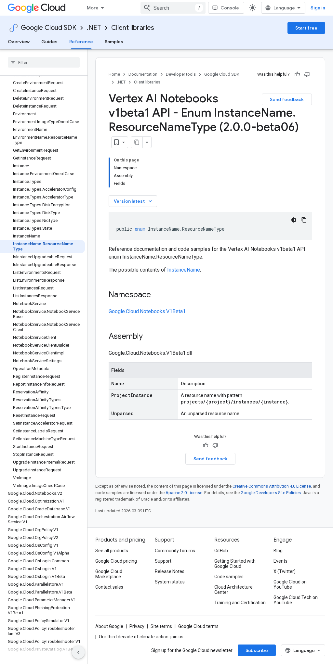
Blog (278, 550)
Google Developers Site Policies (271, 492)
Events (280, 561)
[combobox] (173, 8)
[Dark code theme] (293, 220)
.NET (94, 28)
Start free (306, 28)
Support (163, 561)
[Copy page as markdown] (137, 142)
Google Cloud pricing (116, 561)
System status (170, 581)
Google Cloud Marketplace (108, 574)
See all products (111, 550)
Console (229, 8)
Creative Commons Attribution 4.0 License (272, 486)
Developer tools (181, 74)
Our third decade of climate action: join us (141, 636)
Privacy (136, 626)
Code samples (229, 576)
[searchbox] (44, 62)
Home (114, 74)
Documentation (142, 74)
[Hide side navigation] (78, 652)
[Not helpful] (307, 74)
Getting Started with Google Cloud (235, 563)
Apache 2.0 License (184, 492)
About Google (109, 626)
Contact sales (109, 587)
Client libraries (132, 28)
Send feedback (287, 99)
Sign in (318, 7)
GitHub (221, 550)
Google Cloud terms (198, 626)
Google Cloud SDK (48, 28)
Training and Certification (240, 602)
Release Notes (169, 571)
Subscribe (257, 650)
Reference (81, 42)
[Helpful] (297, 74)
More (93, 8)
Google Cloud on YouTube (290, 584)
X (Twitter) (284, 571)
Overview (19, 42)
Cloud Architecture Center (233, 589)
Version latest (133, 201)
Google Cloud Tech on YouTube (295, 600)
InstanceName (183, 270)
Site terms (161, 626)
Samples (114, 42)
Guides (49, 42)
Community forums (175, 550)
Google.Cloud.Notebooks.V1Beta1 (147, 311)
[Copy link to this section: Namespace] (157, 295)
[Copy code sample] (304, 220)
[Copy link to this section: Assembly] (149, 337)
